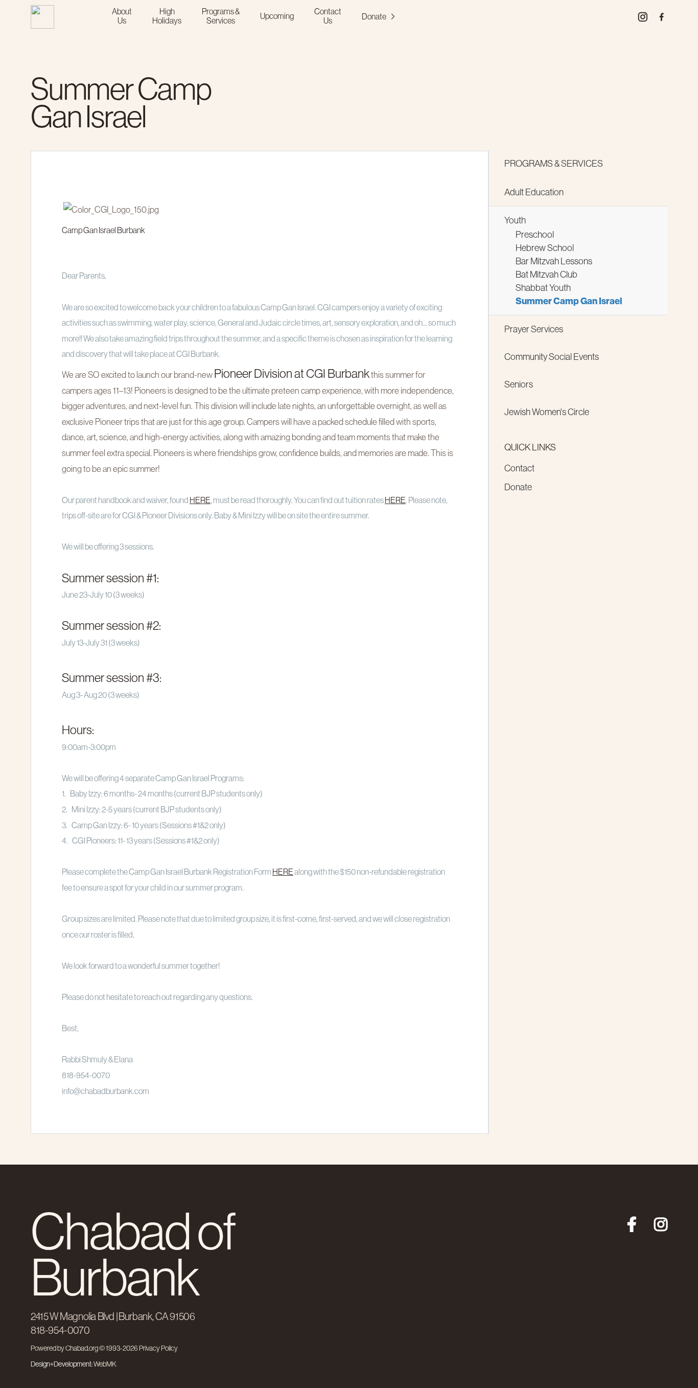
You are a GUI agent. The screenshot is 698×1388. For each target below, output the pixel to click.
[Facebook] (627, 1220)
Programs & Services (553, 163)
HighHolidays (166, 16)
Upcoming (277, 15)
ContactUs (327, 16)
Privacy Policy (158, 1348)
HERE (200, 500)
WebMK (105, 1364)
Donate (374, 16)
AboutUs (122, 16)
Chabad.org (81, 1348)
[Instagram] (657, 1220)
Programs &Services (221, 16)
